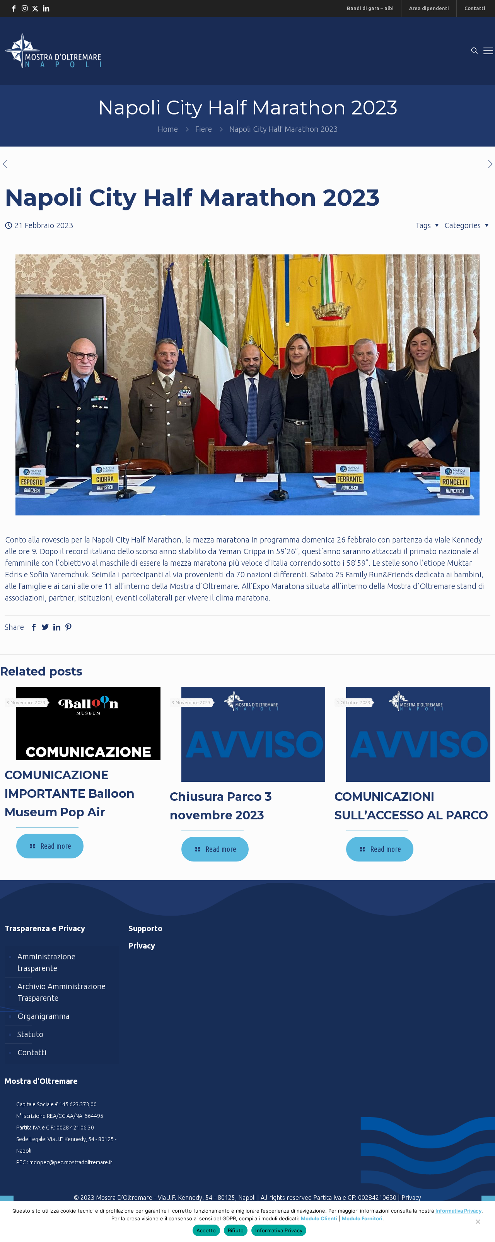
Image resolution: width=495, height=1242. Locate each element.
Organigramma (43, 1016)
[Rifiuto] (477, 1225)
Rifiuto (236, 1230)
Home (168, 129)
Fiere (203, 129)
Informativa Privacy (458, 1211)
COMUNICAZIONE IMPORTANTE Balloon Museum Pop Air (70, 793)
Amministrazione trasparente (46, 962)
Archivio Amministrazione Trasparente (61, 992)
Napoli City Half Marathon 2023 (283, 129)
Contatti (31, 1052)
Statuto (30, 1034)
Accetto (206, 1230)
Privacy (411, 1197)
